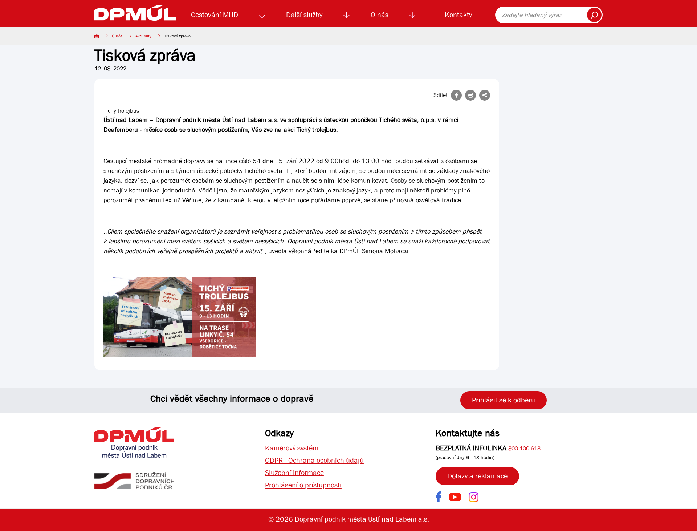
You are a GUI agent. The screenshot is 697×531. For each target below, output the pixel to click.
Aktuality (143, 36)
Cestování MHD (214, 14)
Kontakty (458, 14)
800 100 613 (524, 448)
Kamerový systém (291, 448)
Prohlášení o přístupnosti (303, 485)
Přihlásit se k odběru (503, 400)
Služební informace (294, 472)
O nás (379, 14)
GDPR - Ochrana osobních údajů (314, 460)
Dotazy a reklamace (477, 476)
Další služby (304, 14)
